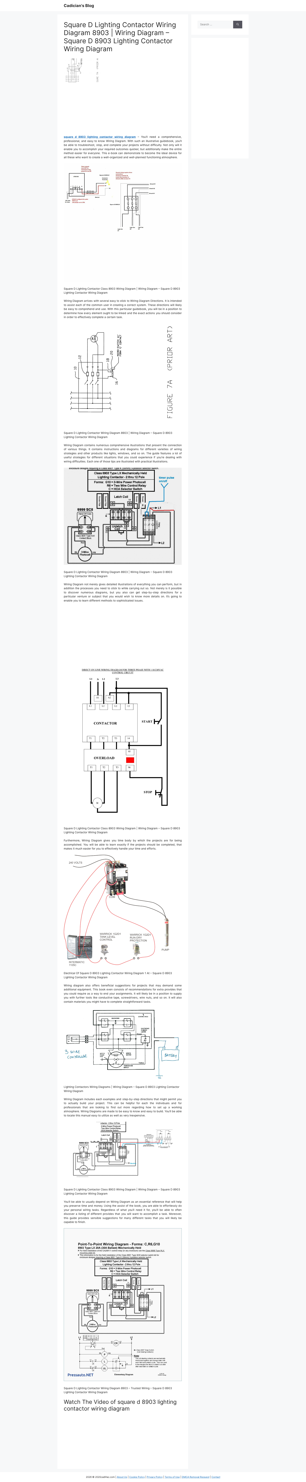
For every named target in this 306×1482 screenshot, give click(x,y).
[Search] (237, 24)
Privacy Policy (155, 1476)
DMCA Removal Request (195, 1476)
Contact (215, 1476)
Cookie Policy (137, 1476)
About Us (122, 1476)
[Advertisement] (122, 110)
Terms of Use (172, 1476)
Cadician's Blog (79, 5)
